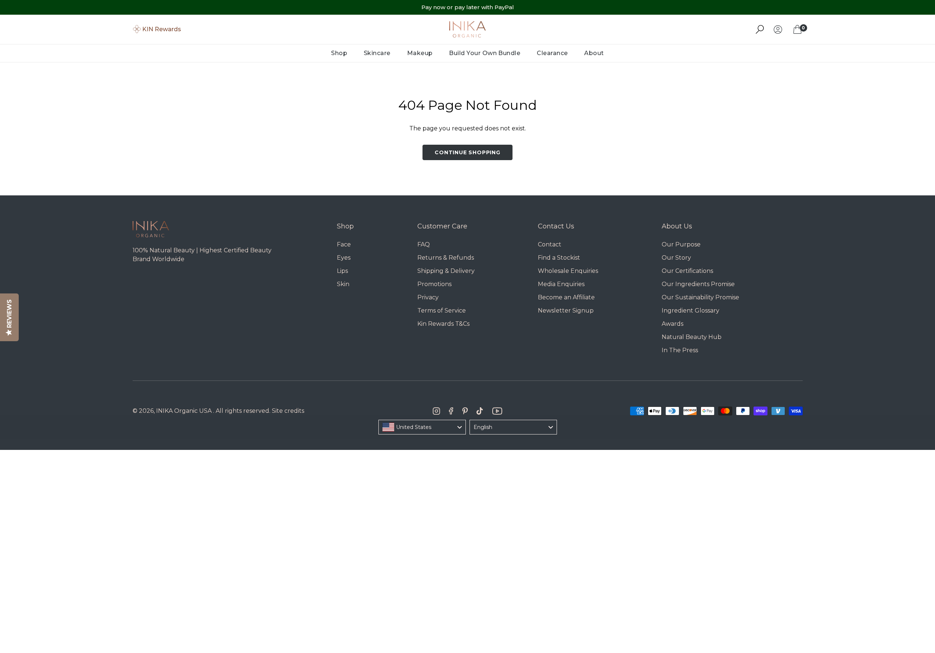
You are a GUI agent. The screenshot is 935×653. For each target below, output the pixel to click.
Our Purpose (681, 244)
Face (344, 244)
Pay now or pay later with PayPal (467, 7)
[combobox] (422, 427)
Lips (342, 270)
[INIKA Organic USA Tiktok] (480, 411)
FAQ (423, 244)
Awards (672, 323)
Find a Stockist (559, 257)
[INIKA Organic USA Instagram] (436, 411)
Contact (549, 244)
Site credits (288, 410)
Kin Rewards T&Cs (443, 323)
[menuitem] (339, 53)
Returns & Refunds (445, 257)
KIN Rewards (161, 29)
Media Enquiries (561, 284)
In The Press (680, 350)
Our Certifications (687, 270)
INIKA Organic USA (184, 410)
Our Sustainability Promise (700, 297)
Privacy (428, 297)
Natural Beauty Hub (692, 336)
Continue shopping (467, 152)
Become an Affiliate (566, 297)
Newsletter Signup (566, 310)
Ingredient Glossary (690, 310)
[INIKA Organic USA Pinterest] (465, 411)
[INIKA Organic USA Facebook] (451, 411)
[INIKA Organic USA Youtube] (497, 411)
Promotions (434, 284)
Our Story (676, 257)
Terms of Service (441, 310)
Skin (343, 284)
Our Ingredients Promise (698, 284)
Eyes (343, 257)
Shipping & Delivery (446, 270)
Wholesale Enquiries (568, 270)
